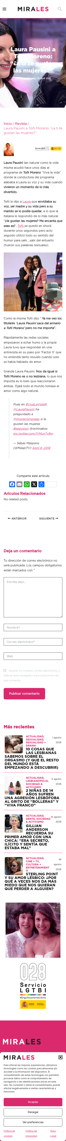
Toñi (21, 225)
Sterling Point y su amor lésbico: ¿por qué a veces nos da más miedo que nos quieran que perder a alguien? (31, 881)
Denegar (33, 1112)
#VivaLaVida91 (36, 404)
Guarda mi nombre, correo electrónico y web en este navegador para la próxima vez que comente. (32, 676)
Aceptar (33, 1102)
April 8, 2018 (41, 448)
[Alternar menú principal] (4, 9)
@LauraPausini (23, 409)
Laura (27, 201)
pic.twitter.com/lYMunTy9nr (33, 433)
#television (21, 428)
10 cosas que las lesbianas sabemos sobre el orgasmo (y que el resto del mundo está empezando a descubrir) (32, 758)
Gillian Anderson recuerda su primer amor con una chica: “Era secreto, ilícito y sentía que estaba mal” (29, 837)
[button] (60, 1057)
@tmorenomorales (26, 419)
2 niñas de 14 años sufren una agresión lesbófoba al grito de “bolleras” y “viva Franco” (32, 798)
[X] (34, 484)
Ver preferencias (33, 1122)
